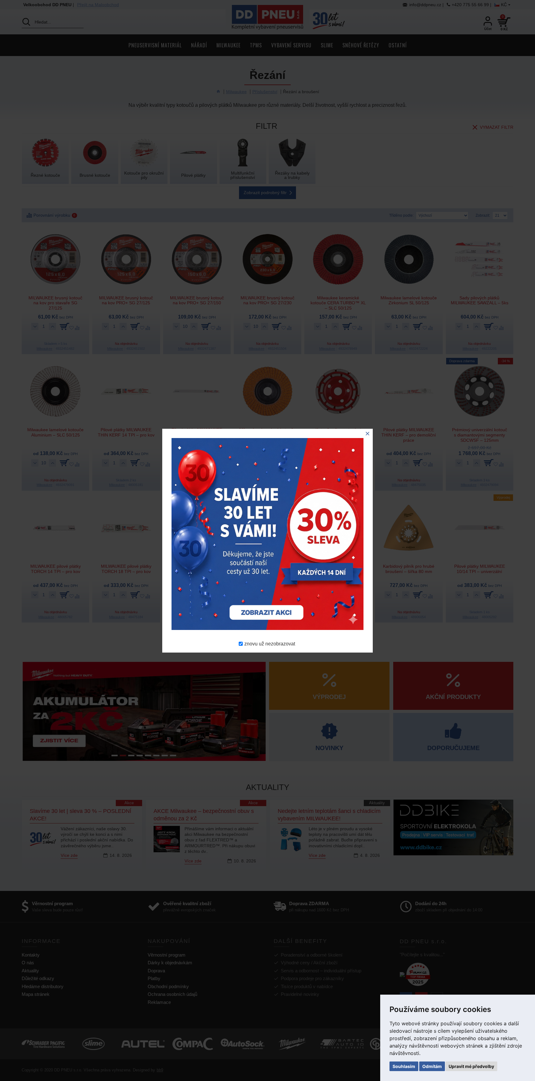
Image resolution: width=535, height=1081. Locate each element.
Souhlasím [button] (404, 1066)
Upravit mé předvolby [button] (471, 1066)
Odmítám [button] (432, 1066)
